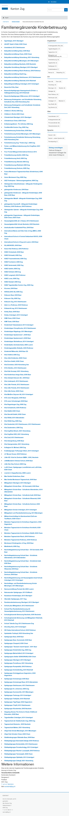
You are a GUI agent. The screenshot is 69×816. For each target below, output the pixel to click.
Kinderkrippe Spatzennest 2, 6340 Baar (17, 338)
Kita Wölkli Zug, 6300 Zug (13, 421)
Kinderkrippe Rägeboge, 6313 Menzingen (18, 331)
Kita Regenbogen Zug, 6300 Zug (15, 404)
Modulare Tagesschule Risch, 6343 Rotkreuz (19, 536)
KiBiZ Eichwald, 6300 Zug (13, 255)
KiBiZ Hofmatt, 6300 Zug (12, 272)
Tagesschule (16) (52, 52)
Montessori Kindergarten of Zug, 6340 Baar (19, 543)
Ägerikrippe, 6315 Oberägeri (13, 41)
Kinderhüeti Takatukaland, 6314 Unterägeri (18, 325)
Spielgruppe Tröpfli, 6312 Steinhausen (17, 705)
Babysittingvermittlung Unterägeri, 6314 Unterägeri (21, 84)
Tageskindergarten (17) (54, 49)
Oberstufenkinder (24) (53, 126)
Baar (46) (50, 81)
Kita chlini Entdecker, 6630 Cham (15, 358)
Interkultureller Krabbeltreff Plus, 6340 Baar (19, 227)
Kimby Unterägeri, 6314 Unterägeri (16, 315)
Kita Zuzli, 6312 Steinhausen (14, 437)
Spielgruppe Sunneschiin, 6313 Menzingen (18, 692)
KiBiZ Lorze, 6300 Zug (11, 278)
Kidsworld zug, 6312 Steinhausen (15, 308)
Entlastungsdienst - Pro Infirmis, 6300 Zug (18, 124)
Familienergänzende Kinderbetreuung (33, 21)
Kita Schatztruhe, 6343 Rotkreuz (15, 408)
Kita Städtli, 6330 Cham (12, 411)
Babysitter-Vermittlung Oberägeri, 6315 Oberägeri (21, 67)
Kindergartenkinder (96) (54, 119)
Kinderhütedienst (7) (53, 69)
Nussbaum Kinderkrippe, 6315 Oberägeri (18, 596)
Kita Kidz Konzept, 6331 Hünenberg (16, 371)
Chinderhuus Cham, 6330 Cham (15, 121)
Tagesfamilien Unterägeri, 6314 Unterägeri (18, 717)
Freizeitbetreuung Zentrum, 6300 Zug (16, 168)
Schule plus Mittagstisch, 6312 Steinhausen (19, 606)
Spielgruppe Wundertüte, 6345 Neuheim (17, 708)
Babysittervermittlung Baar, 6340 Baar (17, 51)
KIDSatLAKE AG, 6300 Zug (13, 292)
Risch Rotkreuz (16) (53, 94)
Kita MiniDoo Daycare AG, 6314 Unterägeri (18, 394)
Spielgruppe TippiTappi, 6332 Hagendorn (18, 702)
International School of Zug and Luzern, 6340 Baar (21, 242)
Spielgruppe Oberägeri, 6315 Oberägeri (17, 660)
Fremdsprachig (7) (53, 141)
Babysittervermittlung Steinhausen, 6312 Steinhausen (22, 77)
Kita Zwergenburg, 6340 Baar (14, 441)
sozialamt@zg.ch (9, 786)
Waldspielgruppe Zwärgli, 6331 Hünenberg (18, 761)
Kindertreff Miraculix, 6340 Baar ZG (16, 351)
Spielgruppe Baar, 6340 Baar (14, 637)
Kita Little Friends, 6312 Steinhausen (16, 384)
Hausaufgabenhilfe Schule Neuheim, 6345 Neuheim (21, 224)
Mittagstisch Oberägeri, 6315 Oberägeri (17, 483)
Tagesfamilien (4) (52, 63)
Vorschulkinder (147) (53, 116)
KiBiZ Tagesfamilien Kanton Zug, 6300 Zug (18, 285)
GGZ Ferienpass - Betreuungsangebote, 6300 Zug (21, 180)
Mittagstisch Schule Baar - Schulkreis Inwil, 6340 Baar (22, 495)
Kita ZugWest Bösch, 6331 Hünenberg (17, 431)
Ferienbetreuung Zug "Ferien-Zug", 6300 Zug (19, 143)
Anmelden (54, 2)
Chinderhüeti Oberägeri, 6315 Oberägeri (17, 117)
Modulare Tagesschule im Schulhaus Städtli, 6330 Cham (23, 533)
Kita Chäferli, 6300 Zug (12, 355)
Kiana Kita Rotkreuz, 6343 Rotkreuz (16, 249)
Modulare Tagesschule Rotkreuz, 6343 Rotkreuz (20, 540)
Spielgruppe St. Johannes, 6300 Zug (16, 689)
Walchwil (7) (62, 101)
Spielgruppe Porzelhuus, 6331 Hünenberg (18, 663)
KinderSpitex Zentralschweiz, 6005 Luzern (18, 345)
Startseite (6, 21)
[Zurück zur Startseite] (23, 9)
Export (6, 17)
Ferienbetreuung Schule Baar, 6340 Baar (18, 130)
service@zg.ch (7, 812)
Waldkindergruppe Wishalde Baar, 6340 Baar (19, 737)
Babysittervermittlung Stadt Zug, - (15, 74)
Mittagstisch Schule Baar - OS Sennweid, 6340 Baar (21, 486)
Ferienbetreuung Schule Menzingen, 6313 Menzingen (22, 134)
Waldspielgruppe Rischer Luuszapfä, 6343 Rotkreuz (22, 751)
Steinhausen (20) (52, 97)
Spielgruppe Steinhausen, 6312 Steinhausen (19, 685)
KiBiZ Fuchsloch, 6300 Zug (13, 262)
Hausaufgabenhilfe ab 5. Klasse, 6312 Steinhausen (21, 221)
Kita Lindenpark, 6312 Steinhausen (16, 381)
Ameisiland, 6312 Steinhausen (14, 47)
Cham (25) (58, 81)
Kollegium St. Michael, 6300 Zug (15, 447)
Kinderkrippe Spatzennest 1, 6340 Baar (17, 335)
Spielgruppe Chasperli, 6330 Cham (16, 643)
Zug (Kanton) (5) (52, 107)
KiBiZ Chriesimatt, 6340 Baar (14, 252)
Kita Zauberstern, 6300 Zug (13, 427)
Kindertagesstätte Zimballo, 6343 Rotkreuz (18, 348)
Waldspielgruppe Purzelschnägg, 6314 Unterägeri (21, 747)
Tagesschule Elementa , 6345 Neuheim (17, 724)
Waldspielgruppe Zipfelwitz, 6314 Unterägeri (19, 757)
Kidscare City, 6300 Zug (12, 298)
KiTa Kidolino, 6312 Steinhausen (15, 368)
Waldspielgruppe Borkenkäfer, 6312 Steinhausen (21, 744)
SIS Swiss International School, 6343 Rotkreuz (20, 630)
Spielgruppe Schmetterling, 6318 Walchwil (18, 670)
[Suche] (66, 9)
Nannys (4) (51, 72)
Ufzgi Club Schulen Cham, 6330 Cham (17, 734)
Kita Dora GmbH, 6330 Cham (14, 361)
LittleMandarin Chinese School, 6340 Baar (18, 461)
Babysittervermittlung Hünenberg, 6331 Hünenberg (21, 57)
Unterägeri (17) (52, 101)
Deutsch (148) (51, 135)
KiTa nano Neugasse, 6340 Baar (15, 398)
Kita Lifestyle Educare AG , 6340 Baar (17, 378)
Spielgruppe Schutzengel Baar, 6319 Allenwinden (21, 682)
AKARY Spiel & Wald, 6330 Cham (15, 44)
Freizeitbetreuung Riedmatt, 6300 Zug (17, 165)
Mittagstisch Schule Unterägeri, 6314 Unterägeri (20, 510)
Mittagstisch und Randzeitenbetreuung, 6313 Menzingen (23, 513)
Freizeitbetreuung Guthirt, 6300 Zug (16, 155)
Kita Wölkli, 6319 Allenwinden (14, 418)
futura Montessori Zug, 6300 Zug (15, 177)
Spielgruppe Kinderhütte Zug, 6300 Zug (17, 650)
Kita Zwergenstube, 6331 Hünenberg (16, 444)
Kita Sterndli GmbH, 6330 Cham (15, 414)
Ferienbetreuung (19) (53, 59)
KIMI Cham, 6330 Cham (12, 318)
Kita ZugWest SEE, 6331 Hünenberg (16, 434)
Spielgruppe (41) (52, 66)
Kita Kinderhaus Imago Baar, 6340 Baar (17, 375)
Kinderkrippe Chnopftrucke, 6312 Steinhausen (20, 328)
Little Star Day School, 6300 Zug (15, 464)
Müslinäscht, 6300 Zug (12, 546)
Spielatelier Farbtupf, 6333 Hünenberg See (18, 633)
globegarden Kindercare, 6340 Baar (16, 189)
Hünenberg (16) (52, 85)
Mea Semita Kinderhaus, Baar (14, 476)
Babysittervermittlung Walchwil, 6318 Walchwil (20, 81)
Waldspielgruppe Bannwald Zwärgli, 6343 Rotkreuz (21, 741)
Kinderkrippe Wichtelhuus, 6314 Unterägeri (19, 341)
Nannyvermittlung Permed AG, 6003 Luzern (19, 589)
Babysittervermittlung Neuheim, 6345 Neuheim (20, 64)
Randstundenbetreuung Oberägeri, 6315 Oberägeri (21, 602)
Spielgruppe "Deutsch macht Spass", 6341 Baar (20, 647)
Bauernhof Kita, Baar (11, 87)
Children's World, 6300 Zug (13, 111)
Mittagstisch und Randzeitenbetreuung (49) (55, 55)
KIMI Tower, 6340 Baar (11, 321)
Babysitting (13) (61, 72)
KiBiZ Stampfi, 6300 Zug (12, 282)
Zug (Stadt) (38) (52, 104)
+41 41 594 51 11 (8, 810)
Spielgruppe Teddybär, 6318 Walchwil (17, 699)
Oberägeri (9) (51, 91)
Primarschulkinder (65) (54, 123)
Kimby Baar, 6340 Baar (12, 312)
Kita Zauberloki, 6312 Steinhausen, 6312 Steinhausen (22, 424)
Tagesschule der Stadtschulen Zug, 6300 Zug (19, 721)
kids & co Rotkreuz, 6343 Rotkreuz (16, 305)
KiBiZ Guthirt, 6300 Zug (12, 268)
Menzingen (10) (52, 88)
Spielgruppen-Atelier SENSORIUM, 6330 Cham (20, 657)
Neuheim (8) (62, 88)
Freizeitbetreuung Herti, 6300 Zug (15, 158)
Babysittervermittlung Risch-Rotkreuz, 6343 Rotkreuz (22, 71)
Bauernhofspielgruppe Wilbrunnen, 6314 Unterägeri (22, 96)
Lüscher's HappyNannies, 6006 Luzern (17, 473)
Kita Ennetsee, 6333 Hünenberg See (16, 365)
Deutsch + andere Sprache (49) (56, 138)
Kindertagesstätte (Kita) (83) (55, 45)
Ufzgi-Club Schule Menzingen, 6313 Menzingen (20, 731)
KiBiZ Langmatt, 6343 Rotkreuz (14, 275)
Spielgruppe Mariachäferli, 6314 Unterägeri (18, 653)
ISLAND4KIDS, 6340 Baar (13, 245)
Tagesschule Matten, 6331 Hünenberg (17, 727)
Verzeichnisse (15, 21)
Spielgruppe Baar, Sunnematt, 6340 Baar (18, 640)
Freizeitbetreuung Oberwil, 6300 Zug (16, 162)
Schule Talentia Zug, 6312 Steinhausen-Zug (19, 623)
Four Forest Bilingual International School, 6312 (20, 152)
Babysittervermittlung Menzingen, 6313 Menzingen (21, 61)
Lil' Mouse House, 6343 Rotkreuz (15, 454)
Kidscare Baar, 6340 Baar (12, 295)
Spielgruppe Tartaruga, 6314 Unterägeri (17, 695)
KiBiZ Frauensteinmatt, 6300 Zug (15, 258)
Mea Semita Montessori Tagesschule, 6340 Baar (20, 479)
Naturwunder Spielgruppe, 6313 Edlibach (18, 592)
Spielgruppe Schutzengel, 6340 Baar (16, 679)
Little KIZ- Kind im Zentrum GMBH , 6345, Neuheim (21, 457)
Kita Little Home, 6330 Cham (13, 391)
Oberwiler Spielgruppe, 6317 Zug (15, 599)
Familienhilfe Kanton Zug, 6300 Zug (16, 127)
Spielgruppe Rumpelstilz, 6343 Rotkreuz (18, 666)
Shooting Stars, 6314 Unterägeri (15, 627)
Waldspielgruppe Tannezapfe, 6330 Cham (18, 754)
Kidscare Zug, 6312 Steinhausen (15, 302)
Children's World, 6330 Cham (14, 114)
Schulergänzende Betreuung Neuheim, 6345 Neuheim (22, 614)
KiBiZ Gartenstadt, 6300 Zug (13, 265)
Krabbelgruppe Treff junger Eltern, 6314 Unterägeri (21, 451)
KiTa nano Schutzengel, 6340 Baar (16, 401)
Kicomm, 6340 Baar (11, 288)
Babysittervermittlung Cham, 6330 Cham (18, 54)
